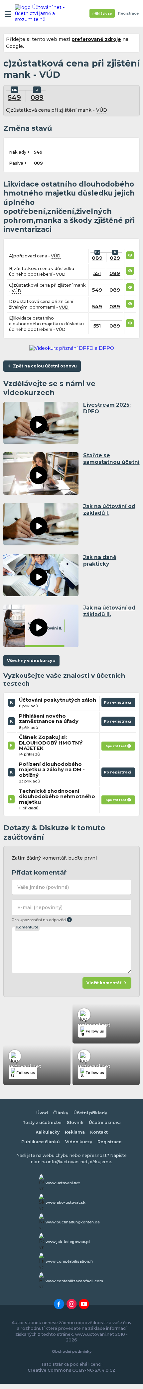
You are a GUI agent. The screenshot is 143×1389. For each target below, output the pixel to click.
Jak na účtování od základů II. (109, 611)
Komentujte (27, 927)
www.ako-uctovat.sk (65, 1202)
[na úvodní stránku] (40, 13)
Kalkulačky (48, 1132)
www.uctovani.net (63, 1183)
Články (60, 1112)
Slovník (75, 1122)
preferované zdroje (96, 39)
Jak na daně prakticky (99, 560)
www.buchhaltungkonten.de (73, 1222)
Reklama (75, 1132)
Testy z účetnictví (42, 1122)
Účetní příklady (90, 1112)
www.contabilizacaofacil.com (74, 1281)
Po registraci (118, 703)
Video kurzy (78, 1141)
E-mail (40, 907)
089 (37, 97)
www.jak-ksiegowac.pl (68, 1241)
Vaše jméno (43, 887)
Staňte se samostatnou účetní (111, 458)
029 (115, 258)
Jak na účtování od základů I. (109, 509)
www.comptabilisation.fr (69, 1261)
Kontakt (99, 1132)
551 (97, 273)
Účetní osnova (105, 1122)
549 (14, 97)
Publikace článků (40, 1141)
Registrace (128, 13)
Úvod (42, 1112)
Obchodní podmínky (71, 1351)
